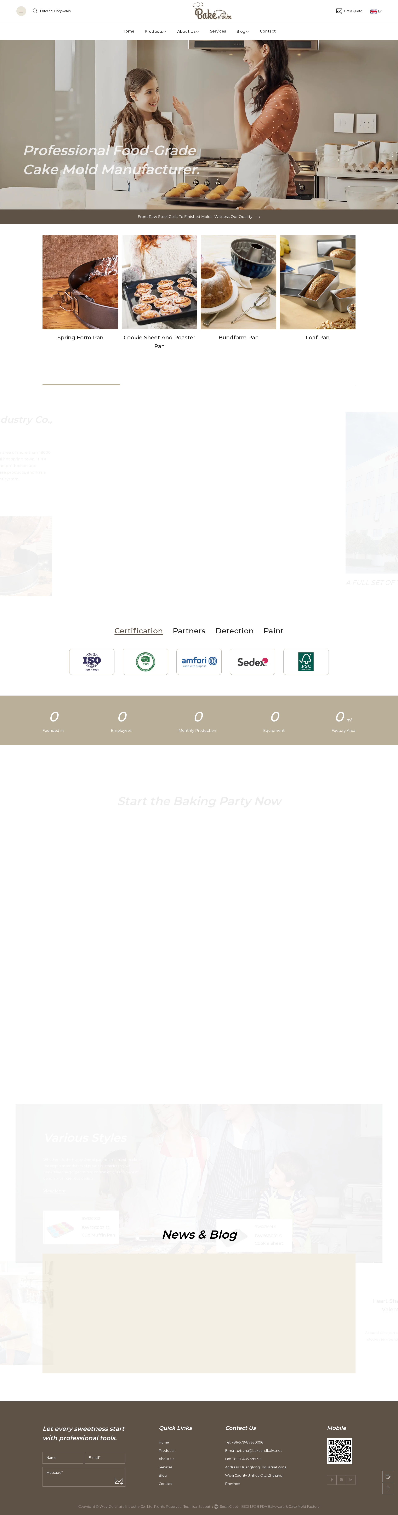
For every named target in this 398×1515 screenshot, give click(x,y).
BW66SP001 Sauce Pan (340, 913)
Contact (268, 31)
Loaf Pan (239, 337)
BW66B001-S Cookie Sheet (269, 1092)
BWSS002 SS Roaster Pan (42, 913)
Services (218, 31)
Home (128, 31)
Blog (240, 31)
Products (154, 31)
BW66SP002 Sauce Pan (265, 913)
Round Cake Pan (317, 337)
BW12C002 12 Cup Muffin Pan (98, 1084)
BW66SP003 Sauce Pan (190, 913)
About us (186, 31)
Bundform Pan (159, 337)
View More (49, 886)
